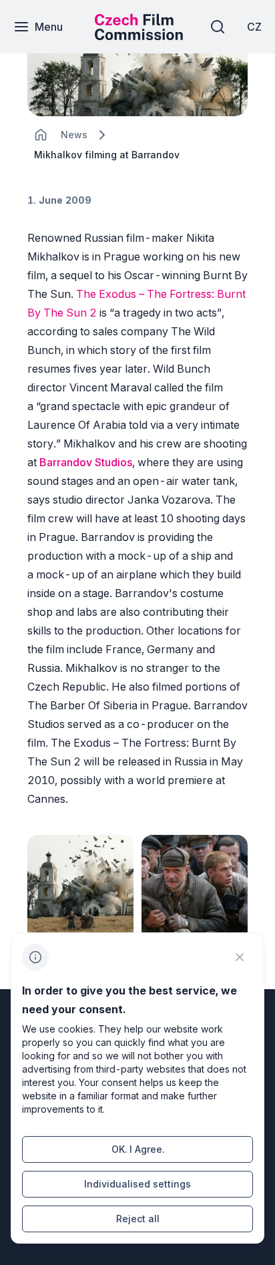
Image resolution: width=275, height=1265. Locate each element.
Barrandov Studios (85, 462)
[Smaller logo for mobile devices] (139, 36)
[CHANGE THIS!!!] (40, 135)
